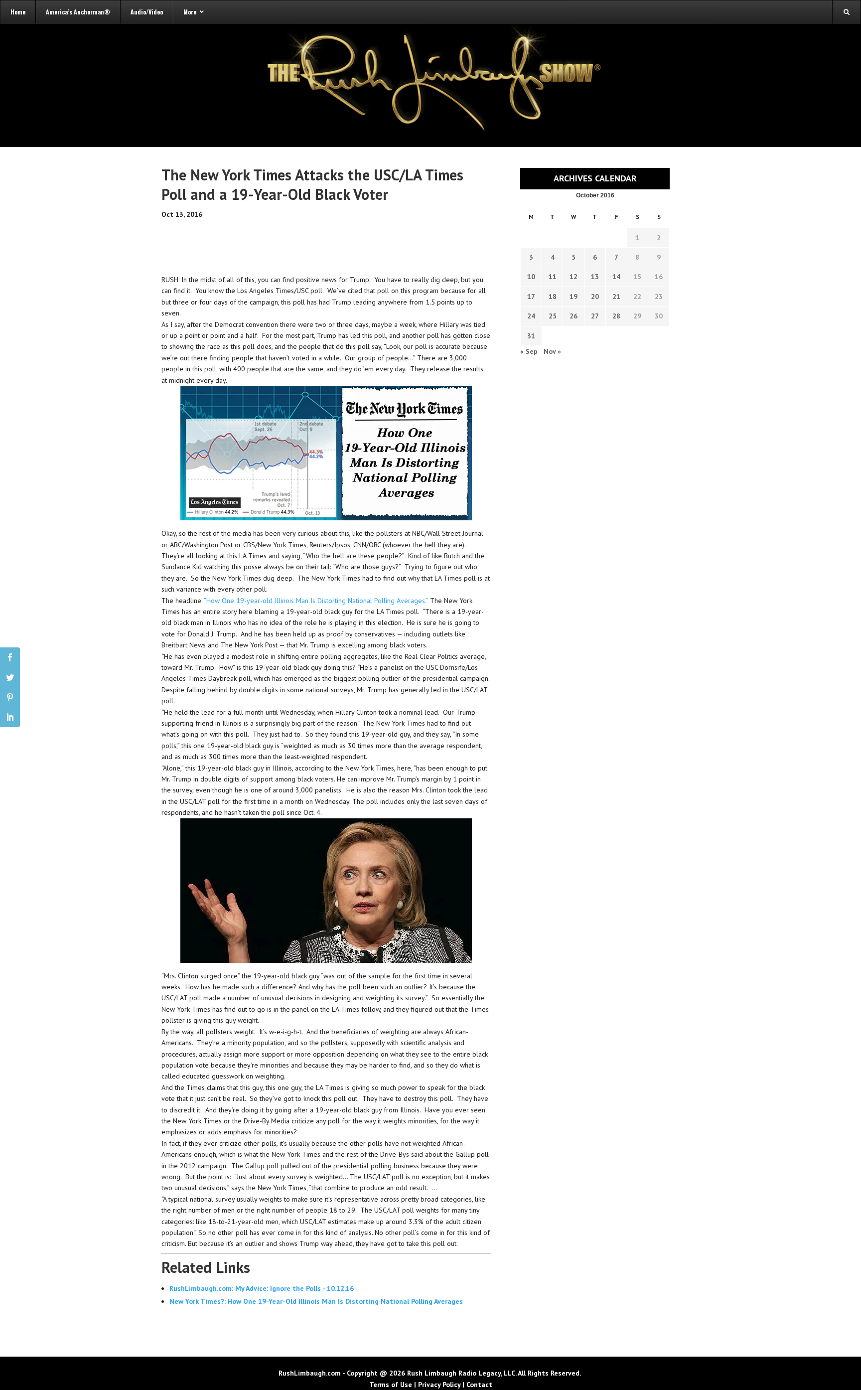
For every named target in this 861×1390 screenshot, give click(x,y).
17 (531, 296)
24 (531, 315)
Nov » (552, 351)
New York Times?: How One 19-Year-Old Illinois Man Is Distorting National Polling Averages (316, 1301)
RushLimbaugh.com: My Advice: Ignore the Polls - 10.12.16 (261, 1288)
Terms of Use (390, 1384)
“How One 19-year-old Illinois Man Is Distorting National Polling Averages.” (317, 600)
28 (616, 315)
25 (553, 315)
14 (616, 276)
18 (553, 296)
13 (595, 276)
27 (595, 315)
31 (531, 335)
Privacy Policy (439, 1384)
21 (616, 296)
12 (573, 276)
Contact (479, 1384)
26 (573, 315)
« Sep (529, 351)
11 (553, 276)
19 (573, 296)
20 (595, 296)
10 (531, 276)
